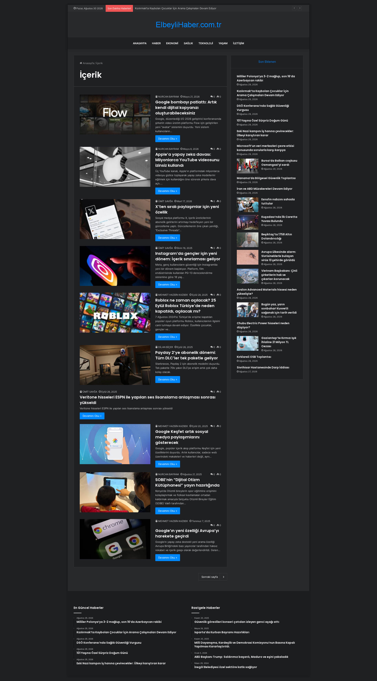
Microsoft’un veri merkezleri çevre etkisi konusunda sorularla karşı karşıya (265, 148)
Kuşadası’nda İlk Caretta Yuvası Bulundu (279, 219)
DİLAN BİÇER (165, 347)
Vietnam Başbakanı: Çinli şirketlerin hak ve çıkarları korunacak (279, 275)
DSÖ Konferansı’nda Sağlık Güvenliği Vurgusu (162, 8)
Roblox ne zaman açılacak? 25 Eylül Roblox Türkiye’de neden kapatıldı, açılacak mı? (185, 305)
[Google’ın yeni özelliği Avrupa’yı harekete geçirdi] (115, 539)
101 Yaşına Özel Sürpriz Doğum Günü (262, 120)
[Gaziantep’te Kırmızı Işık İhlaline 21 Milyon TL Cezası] (247, 343)
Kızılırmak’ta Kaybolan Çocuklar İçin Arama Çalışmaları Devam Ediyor (263, 93)
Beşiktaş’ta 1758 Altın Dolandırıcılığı (276, 236)
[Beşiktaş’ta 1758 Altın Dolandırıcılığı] (247, 239)
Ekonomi (172, 43)
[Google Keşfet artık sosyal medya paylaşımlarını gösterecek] (115, 444)
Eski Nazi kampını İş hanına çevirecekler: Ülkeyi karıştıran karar (265, 133)
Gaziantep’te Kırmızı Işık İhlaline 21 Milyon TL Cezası (278, 342)
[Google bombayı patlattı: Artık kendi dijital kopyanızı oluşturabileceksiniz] (115, 114)
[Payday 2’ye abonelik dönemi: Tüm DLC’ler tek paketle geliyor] (115, 365)
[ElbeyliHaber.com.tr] (188, 24)
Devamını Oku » (167, 138)
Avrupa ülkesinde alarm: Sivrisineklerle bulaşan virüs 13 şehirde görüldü (278, 256)
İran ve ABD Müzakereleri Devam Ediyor (264, 189)
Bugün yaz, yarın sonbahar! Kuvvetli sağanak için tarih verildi (279, 308)
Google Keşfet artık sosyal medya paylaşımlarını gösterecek (181, 437)
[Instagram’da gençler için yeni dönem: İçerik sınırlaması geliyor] (115, 266)
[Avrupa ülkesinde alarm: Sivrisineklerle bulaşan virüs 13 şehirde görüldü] (247, 257)
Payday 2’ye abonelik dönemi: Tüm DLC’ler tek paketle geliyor (186, 355)
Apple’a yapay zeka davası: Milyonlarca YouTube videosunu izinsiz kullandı (187, 160)
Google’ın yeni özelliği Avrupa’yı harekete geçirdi (187, 533)
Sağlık (188, 43)
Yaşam (223, 43)
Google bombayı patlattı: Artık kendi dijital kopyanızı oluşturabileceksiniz (186, 107)
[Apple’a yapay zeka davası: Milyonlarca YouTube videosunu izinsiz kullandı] (115, 167)
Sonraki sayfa (209, 576)
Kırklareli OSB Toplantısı (254, 357)
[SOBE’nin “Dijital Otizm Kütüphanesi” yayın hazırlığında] (115, 492)
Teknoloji (206, 43)
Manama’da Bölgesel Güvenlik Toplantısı (266, 178)
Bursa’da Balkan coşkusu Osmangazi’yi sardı (279, 163)
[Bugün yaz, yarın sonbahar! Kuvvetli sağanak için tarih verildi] (247, 309)
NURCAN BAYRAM (168, 96)
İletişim (238, 43)
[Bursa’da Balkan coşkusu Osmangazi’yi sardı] (247, 166)
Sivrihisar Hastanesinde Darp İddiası (263, 367)
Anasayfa (139, 43)
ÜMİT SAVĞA (165, 201)
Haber (156, 43)
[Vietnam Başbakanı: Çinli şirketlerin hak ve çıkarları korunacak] (247, 276)
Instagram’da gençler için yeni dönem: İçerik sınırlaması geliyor (187, 256)
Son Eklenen (267, 61)
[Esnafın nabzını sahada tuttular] (247, 204)
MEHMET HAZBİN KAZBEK (173, 294)
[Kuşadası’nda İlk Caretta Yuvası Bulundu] (247, 222)
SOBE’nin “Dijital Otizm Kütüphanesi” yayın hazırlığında (187, 482)
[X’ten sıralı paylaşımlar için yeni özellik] (115, 219)
